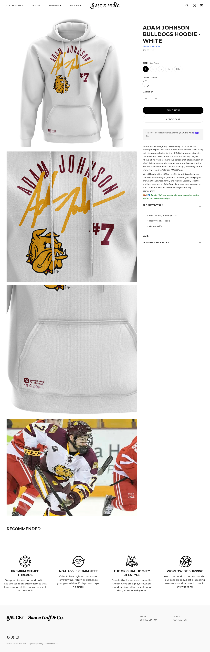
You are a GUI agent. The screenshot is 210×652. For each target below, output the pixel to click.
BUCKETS (74, 5)
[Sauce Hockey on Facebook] (8, 637)
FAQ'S (176, 616)
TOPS (35, 5)
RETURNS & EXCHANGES (156, 242)
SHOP (143, 616)
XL (169, 69)
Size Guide (154, 63)
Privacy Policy (37, 644)
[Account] (194, 5)
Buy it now (173, 110)
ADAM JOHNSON (151, 46)
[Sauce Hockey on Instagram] (17, 637)
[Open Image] (72, 83)
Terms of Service (51, 644)
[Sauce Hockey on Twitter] (12, 637)
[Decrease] (146, 98)
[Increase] (156, 98)
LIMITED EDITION (149, 620)
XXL (178, 69)
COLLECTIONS (14, 5)
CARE (145, 236)
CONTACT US (180, 620)
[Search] (187, 5)
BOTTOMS (54, 5)
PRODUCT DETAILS (153, 205)
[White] (146, 84)
